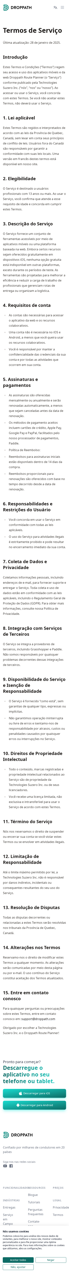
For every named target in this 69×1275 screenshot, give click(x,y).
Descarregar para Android (37, 1105)
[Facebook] (11, 1166)
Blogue (33, 1195)
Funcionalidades (16, 1187)
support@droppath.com (38, 1019)
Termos (58, 1215)
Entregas (9, 1207)
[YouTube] (5, 1166)
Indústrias (11, 1200)
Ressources (37, 1187)
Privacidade (61, 1207)
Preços (58, 1187)
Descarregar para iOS (36, 1093)
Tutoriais (34, 1202)
